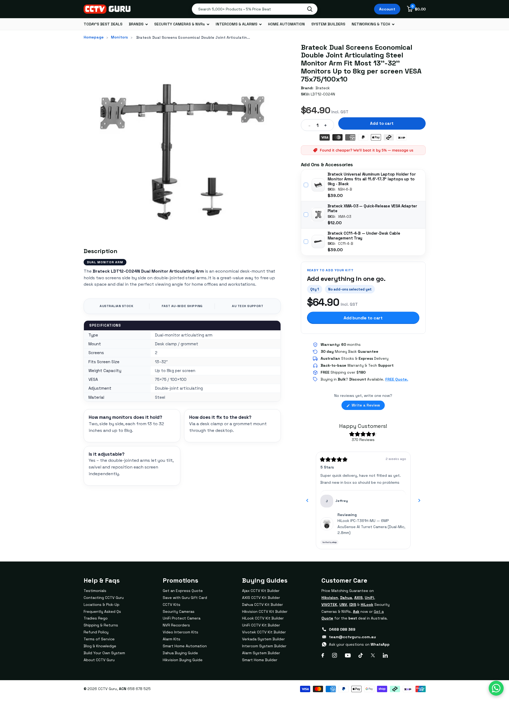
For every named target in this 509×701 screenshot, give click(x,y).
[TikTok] (361, 655)
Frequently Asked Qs (102, 611)
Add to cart (381, 123)
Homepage (94, 37)
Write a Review (368, 406)
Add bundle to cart (363, 318)
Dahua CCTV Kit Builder (262, 604)
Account (387, 9)
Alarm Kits (171, 639)
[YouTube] (348, 655)
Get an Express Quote (183, 590)
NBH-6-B (345, 189)
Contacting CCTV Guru (104, 597)
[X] (373, 655)
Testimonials (95, 590)
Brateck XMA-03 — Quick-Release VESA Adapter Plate (372, 208)
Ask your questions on (359, 644)
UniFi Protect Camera (181, 618)
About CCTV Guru (99, 659)
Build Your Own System (104, 652)
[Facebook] (322, 655)
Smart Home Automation (185, 646)
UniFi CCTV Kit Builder (261, 625)
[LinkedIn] (385, 655)
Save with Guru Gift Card (185, 597)
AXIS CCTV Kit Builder (261, 597)
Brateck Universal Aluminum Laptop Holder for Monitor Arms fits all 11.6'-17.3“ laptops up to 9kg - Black (372, 179)
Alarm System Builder (261, 652)
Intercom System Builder (264, 646)
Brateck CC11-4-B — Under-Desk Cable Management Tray (364, 236)
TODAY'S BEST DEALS (103, 24)
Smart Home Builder (259, 659)
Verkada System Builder (263, 639)
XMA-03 (344, 217)
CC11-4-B (345, 244)
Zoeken (309, 9)
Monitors (119, 37)
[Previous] (307, 500)
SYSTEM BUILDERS (328, 24)
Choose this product (306, 185)
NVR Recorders (176, 625)
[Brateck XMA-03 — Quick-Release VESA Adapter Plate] (318, 214)
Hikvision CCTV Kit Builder (264, 611)
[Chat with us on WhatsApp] (496, 688)
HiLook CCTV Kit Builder (263, 618)
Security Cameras (179, 611)
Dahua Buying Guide (180, 652)
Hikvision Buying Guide (183, 659)
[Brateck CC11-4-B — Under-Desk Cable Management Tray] (318, 241)
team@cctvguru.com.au (352, 636)
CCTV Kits (171, 604)
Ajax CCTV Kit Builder (260, 590)
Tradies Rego (96, 618)
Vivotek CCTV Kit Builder (264, 632)
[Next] (419, 500)
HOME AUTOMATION (286, 24)
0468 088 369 (342, 629)
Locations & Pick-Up (101, 604)
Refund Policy (96, 632)
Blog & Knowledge (100, 646)
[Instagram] (334, 655)
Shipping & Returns (101, 625)
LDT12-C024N (323, 94)
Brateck (323, 88)
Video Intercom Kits (180, 632)
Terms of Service (99, 639)
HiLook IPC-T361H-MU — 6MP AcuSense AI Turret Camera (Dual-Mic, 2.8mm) (371, 526)
